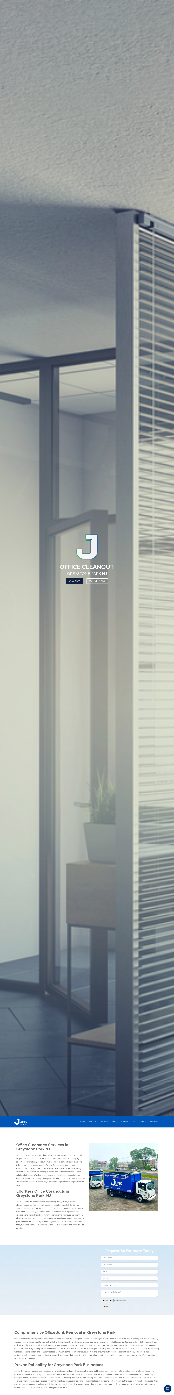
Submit (105, 1307)
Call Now (75, 581)
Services (103, 1122)
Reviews (124, 1122)
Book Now (154, 1122)
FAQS (134, 1122)
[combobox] (129, 1285)
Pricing (115, 1122)
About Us (92, 1122)
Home (82, 1122)
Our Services (97, 581)
